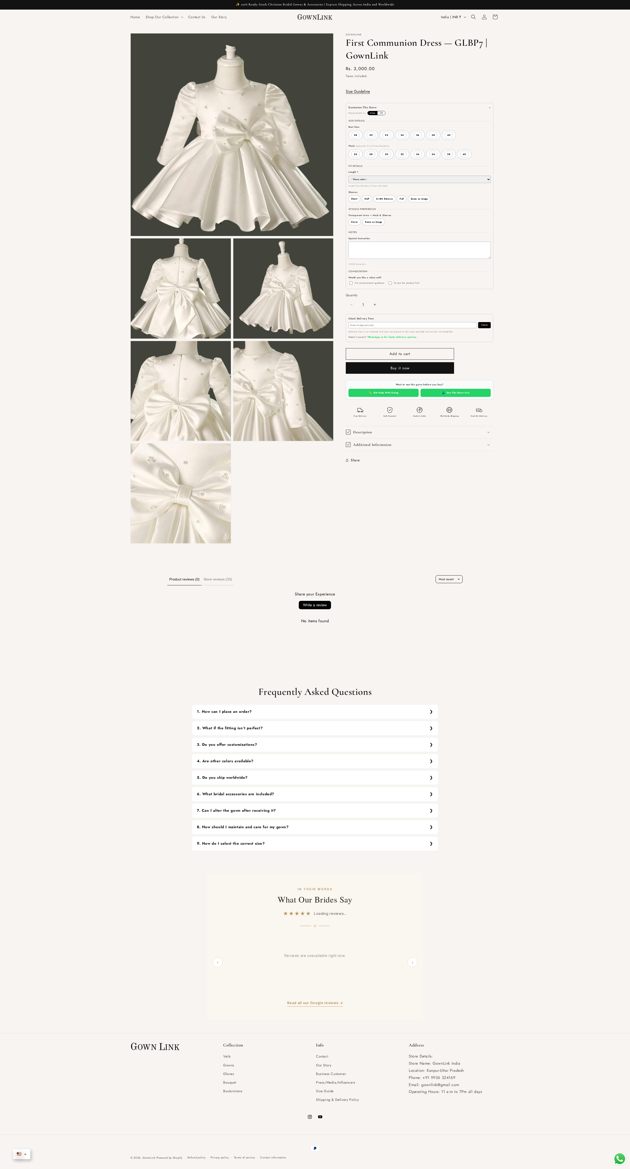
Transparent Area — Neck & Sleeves (369, 215)
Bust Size (353, 126)
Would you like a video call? (365, 277)
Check (484, 325)
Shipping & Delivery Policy (337, 1099)
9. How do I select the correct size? (231, 843)
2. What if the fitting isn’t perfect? (230, 728)
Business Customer (331, 1073)
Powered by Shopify (170, 1158)
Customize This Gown (362, 107)
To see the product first (406, 282)
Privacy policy (220, 1157)
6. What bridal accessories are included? (235, 794)
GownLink (149, 1158)
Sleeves (352, 192)
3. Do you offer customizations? (227, 744)
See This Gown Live (455, 392)
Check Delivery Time (361, 318)
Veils (227, 1056)
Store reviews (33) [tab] (218, 579)
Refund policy (196, 1157)
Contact (322, 1056)
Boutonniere (232, 1091)
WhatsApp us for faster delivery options (391, 337)
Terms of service (244, 1157)
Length (353, 171)
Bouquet (229, 1082)
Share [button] (355, 460)
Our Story (323, 1065)
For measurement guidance (369, 282)
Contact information (273, 1157)
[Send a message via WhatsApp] (620, 1159)
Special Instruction (359, 238)
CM (381, 113)
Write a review (315, 605)
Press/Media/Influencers (335, 1082)
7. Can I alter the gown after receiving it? (236, 810)
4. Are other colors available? (225, 761)
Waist (368, 145)
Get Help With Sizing (383, 392)
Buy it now (400, 368)
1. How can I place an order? (224, 711)
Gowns (228, 1065)
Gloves (228, 1073)
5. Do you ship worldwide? (222, 777)
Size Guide (325, 1091)
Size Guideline (358, 91)
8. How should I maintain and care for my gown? (243, 827)
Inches (372, 113)
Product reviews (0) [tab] (184, 579)
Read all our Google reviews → (315, 1003)
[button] (164, 17)
